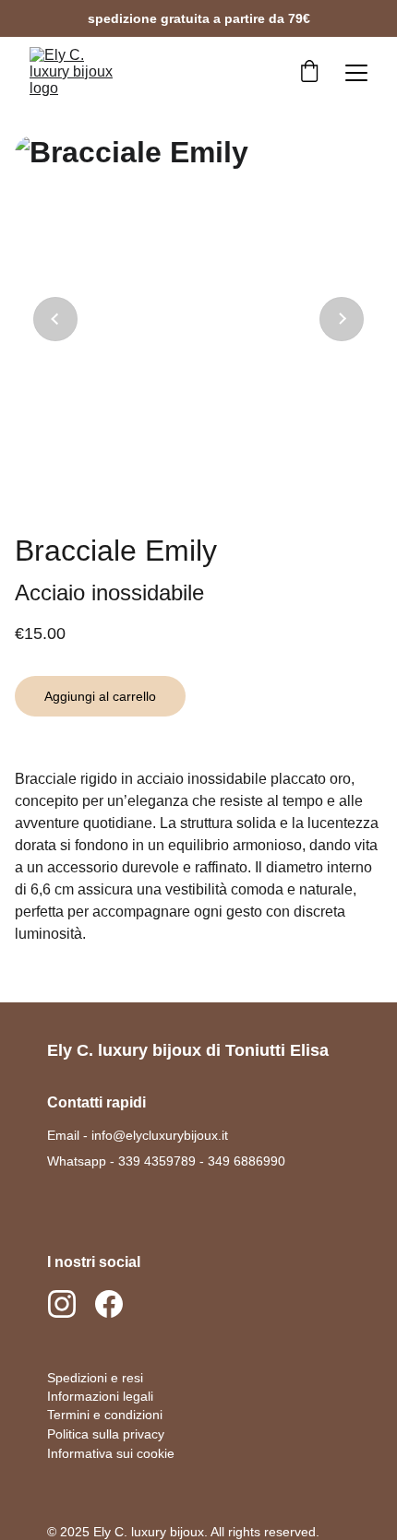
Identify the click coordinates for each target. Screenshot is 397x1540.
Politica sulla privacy (105, 1434)
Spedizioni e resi (95, 1377)
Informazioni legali (100, 1396)
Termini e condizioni (104, 1414)
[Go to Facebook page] (109, 1304)
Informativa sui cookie (110, 1453)
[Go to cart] (309, 73)
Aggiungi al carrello (100, 696)
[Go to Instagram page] (71, 1304)
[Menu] (356, 73)
